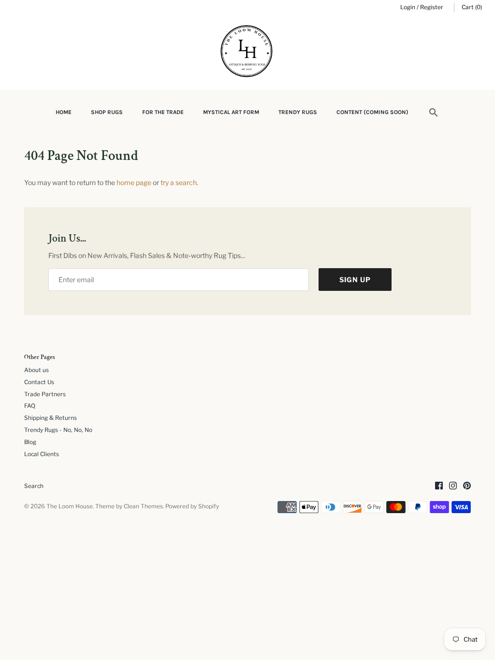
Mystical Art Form (231, 112)
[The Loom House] (247, 52)
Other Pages (39, 357)
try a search (178, 182)
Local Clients (41, 454)
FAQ (29, 405)
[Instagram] (453, 486)
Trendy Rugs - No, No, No (58, 430)
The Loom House (69, 506)
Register (431, 7)
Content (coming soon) (372, 112)
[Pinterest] (467, 486)
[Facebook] (439, 486)
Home (64, 112)
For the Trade (163, 112)
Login (407, 7)
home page (133, 182)
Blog (30, 442)
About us (36, 370)
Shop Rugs (107, 112)
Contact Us (39, 382)
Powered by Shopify (192, 506)
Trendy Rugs (297, 112)
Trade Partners (45, 394)
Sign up (355, 279)
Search (34, 486)
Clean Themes (143, 506)
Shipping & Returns (50, 418)
